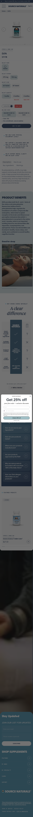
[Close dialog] (30, 396)
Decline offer (16, 420)
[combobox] (5, 411)
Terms (6, 415)
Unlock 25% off (16, 418)
